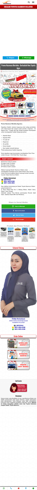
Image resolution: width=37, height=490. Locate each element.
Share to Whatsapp (20, 206)
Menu (33, 1)
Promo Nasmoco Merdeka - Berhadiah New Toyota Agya (18, 66)
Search (29, 1)
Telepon (11, 58)
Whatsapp (27, 58)
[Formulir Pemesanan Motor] (18, 369)
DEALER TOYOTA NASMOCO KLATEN (18, 7)
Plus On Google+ (20, 219)
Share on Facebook (20, 210)
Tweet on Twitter (20, 215)
